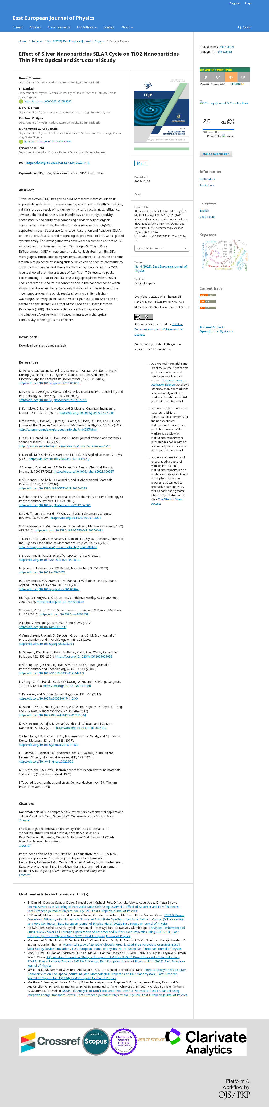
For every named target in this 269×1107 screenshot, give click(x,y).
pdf (142, 163)
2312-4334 (224, 52)
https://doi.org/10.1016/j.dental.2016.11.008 (48, 745)
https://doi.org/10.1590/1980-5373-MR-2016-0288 (53, 488)
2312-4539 (226, 47)
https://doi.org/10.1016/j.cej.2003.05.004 (46, 644)
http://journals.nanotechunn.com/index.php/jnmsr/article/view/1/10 (64, 446)
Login (248, 3)
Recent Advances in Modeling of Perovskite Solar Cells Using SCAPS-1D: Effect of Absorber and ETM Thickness (103, 907)
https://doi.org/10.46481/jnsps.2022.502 (46, 761)
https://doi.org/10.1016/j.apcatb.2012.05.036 (49, 383)
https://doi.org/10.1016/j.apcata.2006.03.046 (49, 589)
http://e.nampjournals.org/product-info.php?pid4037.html (58, 429)
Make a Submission (216, 154)
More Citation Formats (151, 248)
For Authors (85, 27)
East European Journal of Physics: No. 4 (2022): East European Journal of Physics (127, 949)
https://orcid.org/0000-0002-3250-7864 (47, 141)
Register (235, 3)
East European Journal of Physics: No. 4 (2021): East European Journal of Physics (82, 911)
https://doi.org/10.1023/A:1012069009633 (83, 656)
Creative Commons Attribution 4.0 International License (158, 329)
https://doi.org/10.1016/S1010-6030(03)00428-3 (51, 673)
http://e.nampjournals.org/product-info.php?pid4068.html (58, 547)
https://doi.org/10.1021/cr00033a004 (76, 518)
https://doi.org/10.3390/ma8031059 (64, 614)
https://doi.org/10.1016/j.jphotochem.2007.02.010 (53, 400)
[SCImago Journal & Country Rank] (224, 103)
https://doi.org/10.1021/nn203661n (60, 602)
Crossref (24, 820)
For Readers (207, 179)
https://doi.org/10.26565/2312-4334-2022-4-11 (58, 163)
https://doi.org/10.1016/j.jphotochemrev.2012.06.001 (55, 505)
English (204, 210)
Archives (35, 27)
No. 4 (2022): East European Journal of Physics (76, 41)
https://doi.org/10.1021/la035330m (67, 686)
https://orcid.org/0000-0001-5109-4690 (47, 101)
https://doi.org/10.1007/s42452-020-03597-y (59, 459)
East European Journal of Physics (53, 17)
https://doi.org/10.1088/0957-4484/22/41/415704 (52, 715)
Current (18, 27)
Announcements (59, 27)
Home (22, 41)
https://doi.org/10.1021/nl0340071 (42, 572)
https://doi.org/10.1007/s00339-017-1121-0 (48, 698)
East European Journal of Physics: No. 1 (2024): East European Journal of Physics (102, 976)
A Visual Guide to (216, 329)
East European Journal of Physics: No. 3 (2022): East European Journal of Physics (113, 923)
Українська (207, 217)
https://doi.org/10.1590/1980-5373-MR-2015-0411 (69, 530)
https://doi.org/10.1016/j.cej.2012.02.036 (86, 413)
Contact (109, 27)
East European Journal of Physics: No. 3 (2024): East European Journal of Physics (132, 995)
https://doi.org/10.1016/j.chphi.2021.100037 (84, 471)
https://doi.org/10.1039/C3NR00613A (81, 728)
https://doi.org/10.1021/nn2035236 (42, 627)
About (126, 27)
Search (247, 27)
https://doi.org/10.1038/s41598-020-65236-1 (49, 560)
